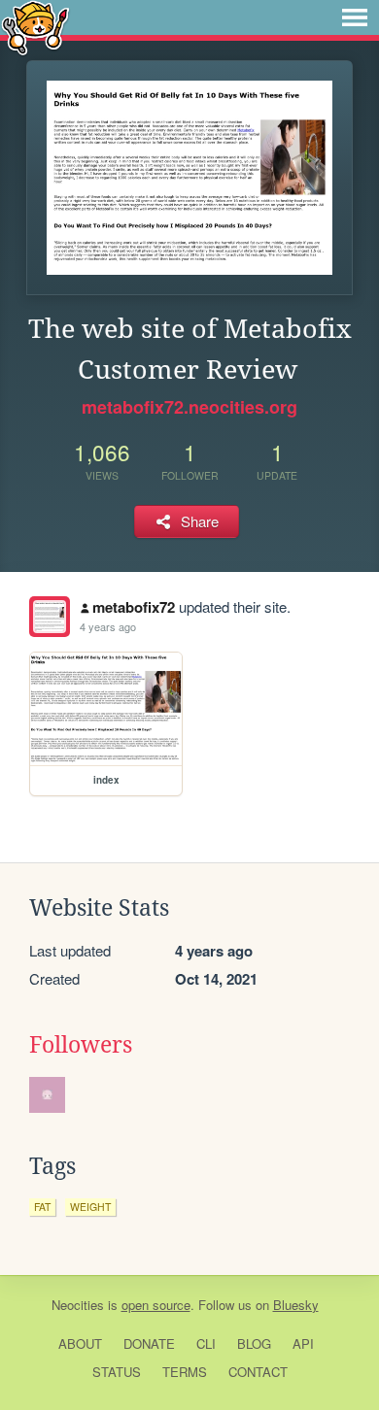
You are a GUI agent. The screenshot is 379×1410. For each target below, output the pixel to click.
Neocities (78, 1304)
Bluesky (296, 1304)
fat (42, 1206)
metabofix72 (133, 607)
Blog (254, 1343)
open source (155, 1304)
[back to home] (35, 27)
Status (116, 1371)
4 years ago (108, 626)
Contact (258, 1371)
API (303, 1343)
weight (90, 1206)
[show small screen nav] (354, 17)
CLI (206, 1343)
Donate (149, 1343)
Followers (80, 1045)
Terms (184, 1371)
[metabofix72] (49, 616)
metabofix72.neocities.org (189, 407)
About (80, 1343)
